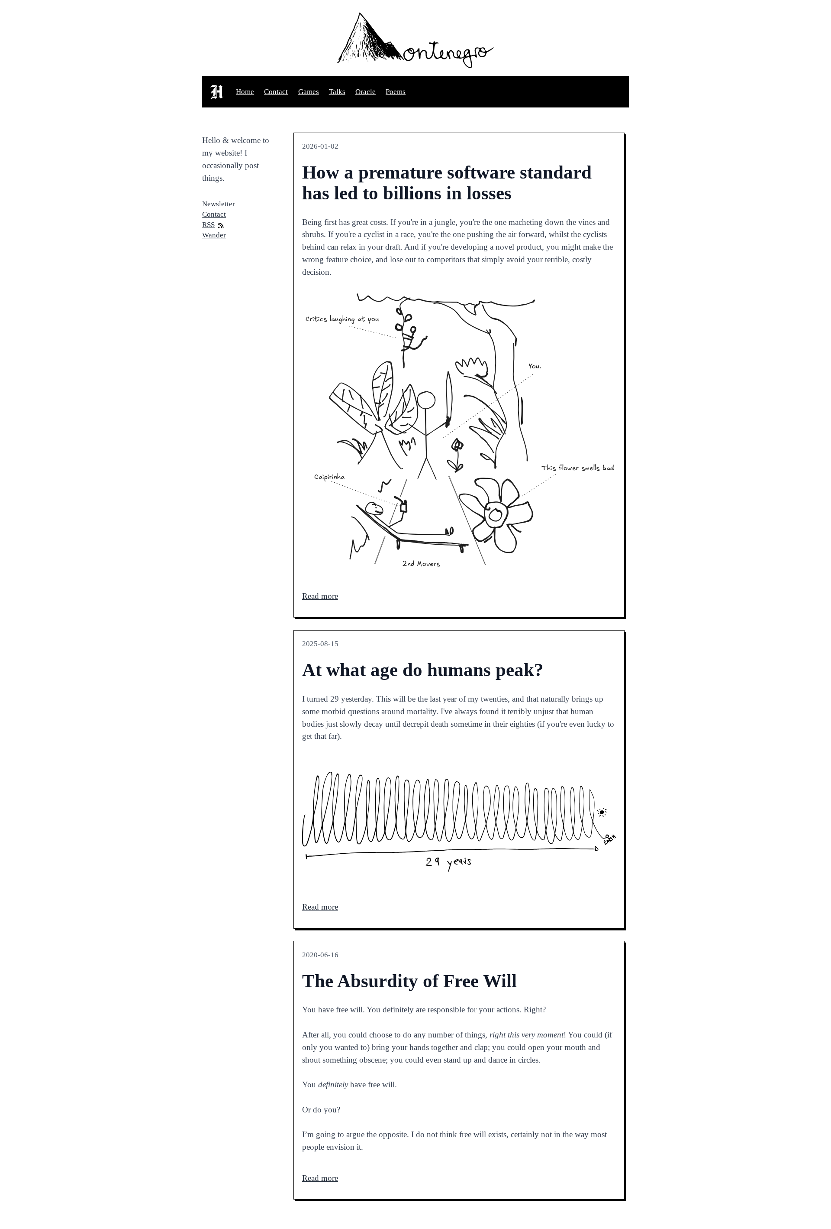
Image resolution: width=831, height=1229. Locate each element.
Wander (214, 235)
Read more (320, 596)
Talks (337, 92)
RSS (208, 225)
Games (308, 92)
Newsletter (218, 204)
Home (245, 92)
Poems (396, 92)
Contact (276, 92)
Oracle (365, 92)
